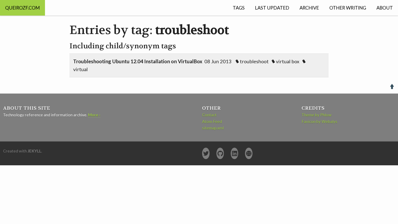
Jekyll (34, 151)
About (384, 8)
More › (94, 114)
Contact (209, 114)
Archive (309, 8)
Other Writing (347, 8)
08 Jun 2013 (186, 65)
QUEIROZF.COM (22, 8)
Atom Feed (212, 121)
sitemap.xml (213, 127)
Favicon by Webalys (319, 121)
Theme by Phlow (316, 114)
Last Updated (272, 8)
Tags (239, 8)
